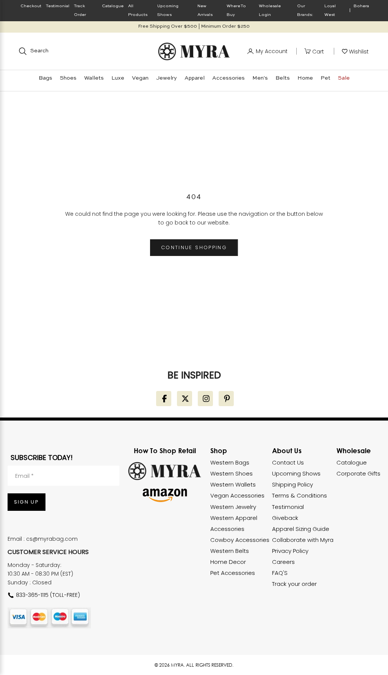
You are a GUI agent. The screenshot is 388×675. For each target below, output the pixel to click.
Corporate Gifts (358, 473)
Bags (45, 78)
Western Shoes (231, 473)
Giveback (285, 518)
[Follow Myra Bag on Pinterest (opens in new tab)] (226, 398)
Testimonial (57, 6)
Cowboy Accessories (239, 540)
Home (305, 78)
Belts (282, 78)
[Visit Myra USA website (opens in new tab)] (164, 471)
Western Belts (229, 551)
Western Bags (229, 462)
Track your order (294, 584)
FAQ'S (280, 573)
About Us (287, 450)
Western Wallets (233, 484)
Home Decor (228, 562)
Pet (325, 78)
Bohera (361, 6)
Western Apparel (233, 518)
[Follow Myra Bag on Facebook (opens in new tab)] (163, 398)
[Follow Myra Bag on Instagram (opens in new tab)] (205, 398)
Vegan (140, 78)
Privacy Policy (290, 551)
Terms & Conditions (299, 495)
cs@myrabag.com (52, 539)
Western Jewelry (233, 507)
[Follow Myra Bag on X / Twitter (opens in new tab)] (184, 398)
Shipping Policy (292, 484)
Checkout (30, 6)
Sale (344, 78)
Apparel (195, 78)
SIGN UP (26, 501)
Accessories (228, 78)
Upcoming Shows (296, 473)
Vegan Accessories (237, 495)
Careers (283, 562)
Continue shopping (194, 247)
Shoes (68, 78)
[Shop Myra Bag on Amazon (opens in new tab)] (164, 495)
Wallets (94, 78)
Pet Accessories (232, 573)
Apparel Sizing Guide (300, 529)
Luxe (117, 78)
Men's (260, 78)
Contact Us (288, 462)
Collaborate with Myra (302, 540)
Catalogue (113, 6)
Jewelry (166, 78)
